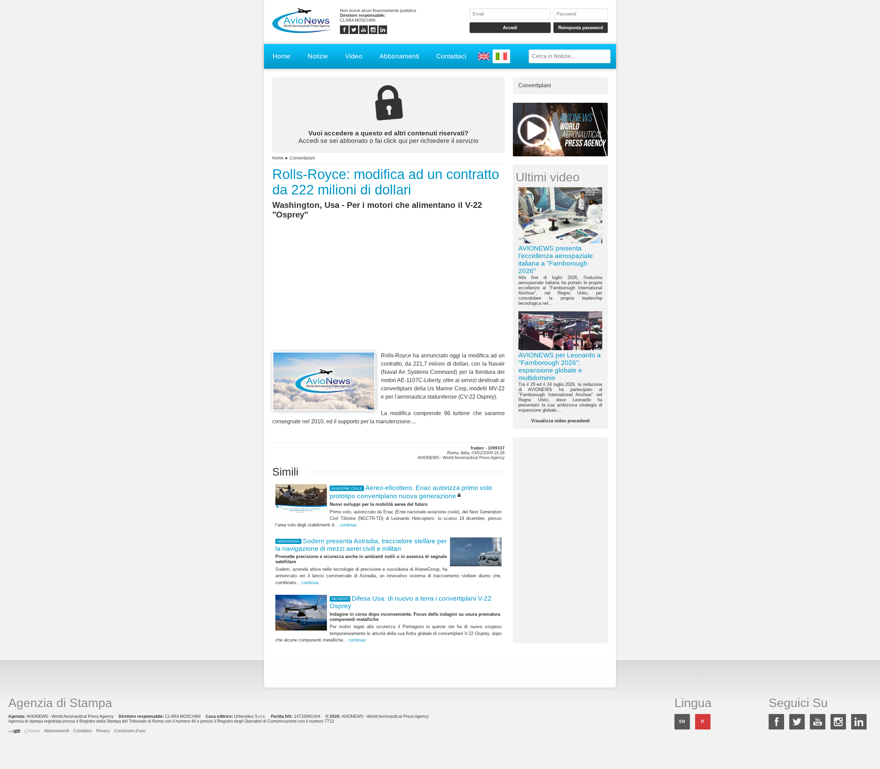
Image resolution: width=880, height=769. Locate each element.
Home (281, 56)
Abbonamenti (399, 56)
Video (353, 56)
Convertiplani (302, 158)
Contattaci (451, 56)
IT (702, 721)
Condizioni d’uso (130, 730)
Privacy (103, 730)
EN (682, 721)
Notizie (318, 56)
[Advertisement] (388, 298)
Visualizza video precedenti (560, 420)
